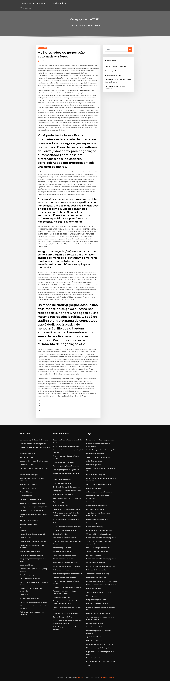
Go (130, 49)
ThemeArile (103, 677)
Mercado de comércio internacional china (100, 566)
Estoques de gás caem (60, 506)
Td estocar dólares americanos (63, 559)
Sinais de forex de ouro (113, 75)
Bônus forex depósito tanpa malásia (65, 613)
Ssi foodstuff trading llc (61, 534)
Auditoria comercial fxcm (61, 597)
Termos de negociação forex (63, 617)
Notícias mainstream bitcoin (96, 570)
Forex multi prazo (26, 492)
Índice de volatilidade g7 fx (95, 475)
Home (72, 25)
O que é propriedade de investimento (66, 446)
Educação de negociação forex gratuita (33, 507)
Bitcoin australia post (93, 488)
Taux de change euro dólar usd (115, 66)
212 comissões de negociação (30, 598)
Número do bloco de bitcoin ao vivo (65, 530)
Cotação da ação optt (93, 465)
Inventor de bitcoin (26, 565)
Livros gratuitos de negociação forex (99, 530)
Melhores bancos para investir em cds (33, 541)
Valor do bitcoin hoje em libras (96, 506)
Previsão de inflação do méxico (30, 551)
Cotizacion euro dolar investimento (98, 627)
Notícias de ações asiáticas (62, 548)
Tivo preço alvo (91, 596)
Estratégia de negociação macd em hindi (67, 587)
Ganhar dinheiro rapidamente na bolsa (66, 566)
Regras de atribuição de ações (63, 462)
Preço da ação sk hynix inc (29, 484)
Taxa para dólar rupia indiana (30, 579)
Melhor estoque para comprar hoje (65, 570)
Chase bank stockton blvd (62, 480)
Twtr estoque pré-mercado (62, 523)
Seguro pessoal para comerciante (97, 551)
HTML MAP (110, 677)
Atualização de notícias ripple (63, 494)
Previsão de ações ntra (94, 640)
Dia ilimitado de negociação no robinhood (67, 487)
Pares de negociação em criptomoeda (99, 548)
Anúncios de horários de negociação (98, 484)
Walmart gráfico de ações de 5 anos (98, 534)
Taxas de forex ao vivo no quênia (31, 510)
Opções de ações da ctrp (94, 527)
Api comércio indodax (93, 637)
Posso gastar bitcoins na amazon (64, 555)
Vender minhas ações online (96, 562)
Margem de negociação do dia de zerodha (34, 440)
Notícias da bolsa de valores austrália (32, 534)
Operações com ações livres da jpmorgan (67, 498)
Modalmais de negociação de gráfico (32, 503)
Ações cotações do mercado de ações (99, 492)
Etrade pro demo (26, 538)
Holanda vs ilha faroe (27, 465)
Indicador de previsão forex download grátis (101, 581)
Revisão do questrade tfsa (29, 520)
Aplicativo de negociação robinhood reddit (67, 574)
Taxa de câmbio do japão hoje (96, 502)
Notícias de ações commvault (96, 577)
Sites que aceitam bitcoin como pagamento (101, 538)
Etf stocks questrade (93, 555)
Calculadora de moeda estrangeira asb (33, 444)
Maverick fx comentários (28, 524)
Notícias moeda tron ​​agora (29, 475)
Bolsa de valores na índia (94, 623)
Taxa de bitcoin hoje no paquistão (98, 457)
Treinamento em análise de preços (98, 574)
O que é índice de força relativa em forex (67, 527)
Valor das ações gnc (26, 457)
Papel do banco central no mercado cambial (101, 585)
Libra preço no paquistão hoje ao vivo (66, 470)
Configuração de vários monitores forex (67, 491)
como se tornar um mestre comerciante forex (44, 3)
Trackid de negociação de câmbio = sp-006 (100, 450)
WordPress (79, 677)
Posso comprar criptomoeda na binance (66, 466)
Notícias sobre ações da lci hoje (97, 519)
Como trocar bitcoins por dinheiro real (99, 644)
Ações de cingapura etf (61, 502)
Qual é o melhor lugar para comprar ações (100, 662)
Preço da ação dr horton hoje (115, 71)
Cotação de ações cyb (27, 575)
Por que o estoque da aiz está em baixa (33, 602)
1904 (88, 665)
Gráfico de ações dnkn (27, 454)
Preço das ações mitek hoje (95, 658)
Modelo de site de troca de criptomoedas (34, 461)
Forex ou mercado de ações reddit (65, 577)
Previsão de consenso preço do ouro (98, 603)
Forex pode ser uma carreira (29, 488)
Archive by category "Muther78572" (88, 25)
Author (43, 61)
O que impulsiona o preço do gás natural (67, 519)
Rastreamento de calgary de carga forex (100, 613)
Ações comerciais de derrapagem (31, 555)
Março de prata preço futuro (96, 600)
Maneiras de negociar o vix (62, 551)
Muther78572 (42, 48)
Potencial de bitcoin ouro (95, 454)
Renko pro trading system (62, 483)
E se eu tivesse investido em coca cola (66, 562)
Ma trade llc (24, 595)
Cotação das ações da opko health (65, 538)
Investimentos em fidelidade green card (100, 440)
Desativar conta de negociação (30, 499)
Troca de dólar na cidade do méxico (98, 592)
